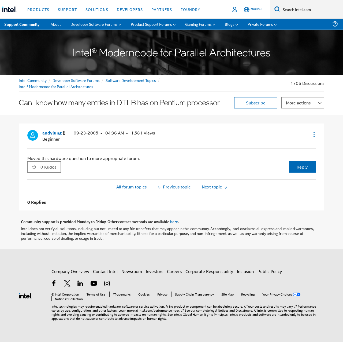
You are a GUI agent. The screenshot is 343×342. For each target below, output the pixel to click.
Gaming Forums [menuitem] (198, 24)
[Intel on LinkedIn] (80, 284)
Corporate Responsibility (209, 271)
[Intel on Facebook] (53, 284)
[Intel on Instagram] (106, 284)
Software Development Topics (131, 80)
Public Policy (270, 271)
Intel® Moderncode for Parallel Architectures (56, 86)
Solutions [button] (96, 9)
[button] (313, 134)
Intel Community (33, 80)
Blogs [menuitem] (229, 24)
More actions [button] (298, 103)
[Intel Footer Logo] (25, 295)
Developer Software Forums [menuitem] (94, 24)
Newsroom (131, 271)
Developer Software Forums (76, 80)
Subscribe (256, 103)
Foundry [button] (190, 9)
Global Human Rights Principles (205, 314)
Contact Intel (105, 271)
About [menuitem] (56, 24)
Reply (302, 167)
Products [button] (38, 9)
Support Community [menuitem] (21, 24)
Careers (174, 271)
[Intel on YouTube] (93, 284)
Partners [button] (161, 9)
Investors (154, 271)
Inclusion (245, 271)
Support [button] (67, 9)
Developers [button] (130, 9)
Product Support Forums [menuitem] (151, 24)
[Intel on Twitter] (67, 284)
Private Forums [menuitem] (260, 24)
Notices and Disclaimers (235, 310)
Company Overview (70, 271)
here (174, 221)
